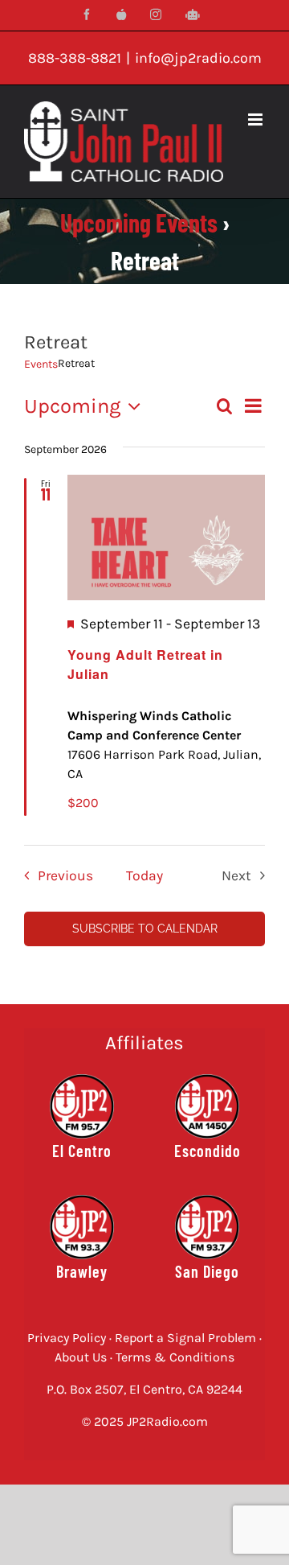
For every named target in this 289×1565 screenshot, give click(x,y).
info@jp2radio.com (198, 58)
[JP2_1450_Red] (207, 1080)
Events (41, 364)
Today (144, 875)
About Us (81, 1357)
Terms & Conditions (175, 1357)
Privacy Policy (66, 1337)
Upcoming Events (139, 222)
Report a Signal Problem (185, 1337)
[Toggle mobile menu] (256, 119)
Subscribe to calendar (145, 928)
